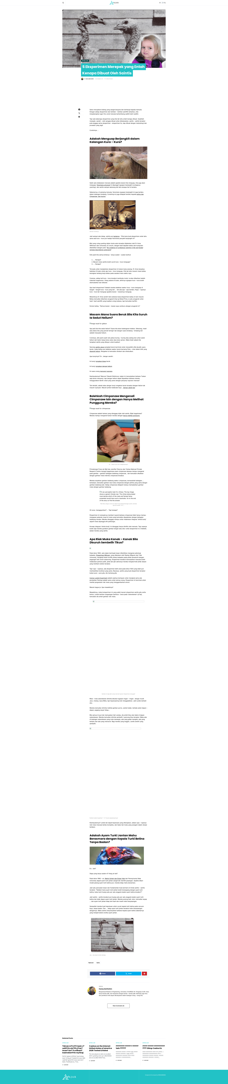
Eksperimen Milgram (103, 555)
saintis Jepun (100, 347)
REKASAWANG (162, 1075)
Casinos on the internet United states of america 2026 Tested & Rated (100, 1048)
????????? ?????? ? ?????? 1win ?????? (127, 1047)
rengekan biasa (101, 361)
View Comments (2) (118, 1005)
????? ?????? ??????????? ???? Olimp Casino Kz (153, 1047)
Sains (98, 962)
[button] (64, 2)
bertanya (116, 236)
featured (90, 962)
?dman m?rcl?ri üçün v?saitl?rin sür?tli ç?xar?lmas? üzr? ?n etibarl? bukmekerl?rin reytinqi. (73, 1049)
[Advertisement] (114, 96)
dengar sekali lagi (129, 388)
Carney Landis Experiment (98, 578)
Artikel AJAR (85, 60)
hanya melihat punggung (131, 415)
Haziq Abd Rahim (105, 989)
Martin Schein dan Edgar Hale (115, 878)
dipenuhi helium (95, 351)
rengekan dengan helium (104, 366)
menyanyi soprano (106, 371)
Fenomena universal (103, 185)
